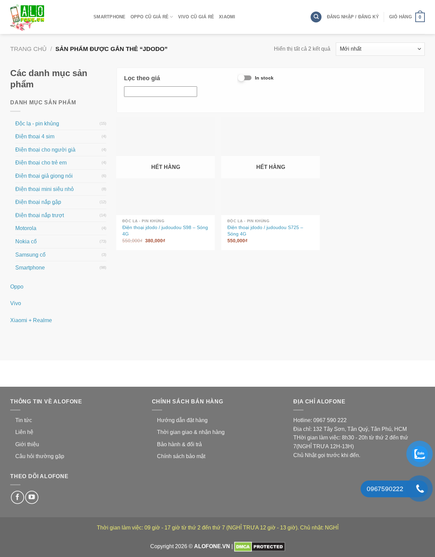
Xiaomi (227, 16)
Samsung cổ (30, 255)
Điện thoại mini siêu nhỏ (44, 189)
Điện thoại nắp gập (38, 202)
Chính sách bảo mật (181, 456)
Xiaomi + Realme (31, 320)
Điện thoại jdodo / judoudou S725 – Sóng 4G (265, 231)
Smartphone (109, 16)
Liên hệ (24, 432)
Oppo (16, 287)
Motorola (25, 228)
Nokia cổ (26, 241)
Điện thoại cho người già (45, 150)
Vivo (15, 303)
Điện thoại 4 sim (34, 136)
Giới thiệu (27, 444)
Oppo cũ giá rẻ (149, 16)
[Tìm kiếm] (316, 17)
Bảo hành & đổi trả (179, 444)
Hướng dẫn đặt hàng (182, 420)
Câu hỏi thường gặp (39, 456)
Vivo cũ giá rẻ (196, 16)
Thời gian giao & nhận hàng (191, 432)
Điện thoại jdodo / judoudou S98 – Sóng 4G (165, 231)
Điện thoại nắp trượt (39, 215)
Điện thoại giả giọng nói (44, 176)
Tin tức (23, 420)
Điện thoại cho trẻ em (41, 163)
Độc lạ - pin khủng (37, 123)
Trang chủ (28, 48)
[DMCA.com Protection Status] (259, 546)
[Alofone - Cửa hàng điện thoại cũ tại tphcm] (44, 17)
